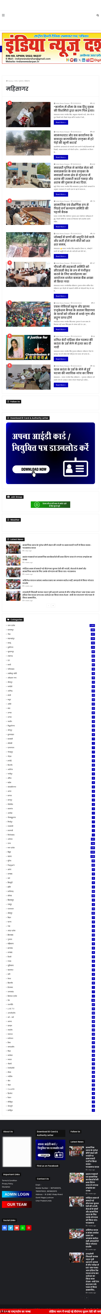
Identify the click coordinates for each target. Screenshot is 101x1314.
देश (9, 1000)
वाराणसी (10, 830)
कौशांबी (10, 743)
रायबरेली (10, 826)
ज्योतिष (10, 1076)
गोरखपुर (10, 752)
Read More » (61, 122)
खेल (9, 1081)
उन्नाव (10, 712)
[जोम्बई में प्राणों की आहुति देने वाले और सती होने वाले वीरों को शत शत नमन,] (28, 244)
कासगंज (10, 808)
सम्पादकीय (11, 1047)
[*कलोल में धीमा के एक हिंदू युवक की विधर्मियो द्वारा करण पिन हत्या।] (28, 114)
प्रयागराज (11, 747)
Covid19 (11, 1089)
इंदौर (9, 887)
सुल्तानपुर (11, 651)
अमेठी (9, 704)
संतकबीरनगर (12, 787)
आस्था (10, 1021)
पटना (9, 922)
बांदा (9, 708)
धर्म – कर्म (11, 1017)
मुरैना (9, 860)
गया (9, 926)
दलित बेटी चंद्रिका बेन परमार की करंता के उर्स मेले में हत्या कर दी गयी (73, 343)
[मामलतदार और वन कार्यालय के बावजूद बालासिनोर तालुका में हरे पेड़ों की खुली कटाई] (28, 143)
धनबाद (10, 874)
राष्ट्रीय (10, 1030)
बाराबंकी (10, 739)
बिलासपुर (11, 900)
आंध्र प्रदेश (11, 930)
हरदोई (10, 760)
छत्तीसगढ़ (11, 891)
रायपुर (10, 904)
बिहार (9, 917)
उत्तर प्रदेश (11, 625)
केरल (9, 978)
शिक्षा (9, 1051)
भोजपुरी (10, 1106)
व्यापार (10, 1059)
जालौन (10, 721)
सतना (10, 856)
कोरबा (10, 895)
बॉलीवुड (10, 1102)
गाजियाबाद (11, 669)
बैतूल (9, 852)
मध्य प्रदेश (11, 847)
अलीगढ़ (10, 691)
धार (9, 878)
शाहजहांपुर (11, 638)
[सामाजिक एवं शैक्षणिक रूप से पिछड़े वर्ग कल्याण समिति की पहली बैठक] (28, 212)
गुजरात (21, 81)
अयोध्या (10, 839)
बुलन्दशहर (11, 734)
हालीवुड (10, 1110)
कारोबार (10, 1055)
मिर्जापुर (10, 822)
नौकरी (10, 1064)
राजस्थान (11, 909)
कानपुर (10, 800)
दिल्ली (9, 957)
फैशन (9, 1097)
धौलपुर (10, 913)
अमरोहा (10, 813)
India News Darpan (63, 103)
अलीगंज (10, 769)
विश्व (9, 1042)
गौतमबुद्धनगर (12, 817)
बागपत (10, 795)
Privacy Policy (7, 1184)
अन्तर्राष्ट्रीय (11, 1013)
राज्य (15, 81)
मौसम (9, 1072)
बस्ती (9, 664)
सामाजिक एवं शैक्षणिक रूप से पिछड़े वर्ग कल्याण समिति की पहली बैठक (71, 208)
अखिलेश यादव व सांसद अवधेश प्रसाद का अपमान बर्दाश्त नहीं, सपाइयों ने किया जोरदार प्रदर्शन (92, 1238)
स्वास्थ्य (10, 1034)
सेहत (9, 1085)
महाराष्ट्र (10, 970)
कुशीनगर (10, 647)
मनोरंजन (10, 1038)
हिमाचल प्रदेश (12, 996)
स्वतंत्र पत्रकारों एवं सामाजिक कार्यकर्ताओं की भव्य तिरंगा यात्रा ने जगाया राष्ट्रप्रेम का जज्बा (92, 1182)
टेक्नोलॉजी (11, 1068)
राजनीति (10, 1004)
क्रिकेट (10, 1093)
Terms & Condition (9, 1180)
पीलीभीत (10, 804)
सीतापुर (10, 682)
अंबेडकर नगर (12, 678)
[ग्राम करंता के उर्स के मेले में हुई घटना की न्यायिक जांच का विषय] (28, 377)
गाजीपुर (10, 774)
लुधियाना (11, 965)
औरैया (9, 778)
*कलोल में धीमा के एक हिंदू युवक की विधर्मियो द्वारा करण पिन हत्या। (74, 109)
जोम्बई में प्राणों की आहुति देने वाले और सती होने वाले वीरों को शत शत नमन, (74, 240)
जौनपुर (10, 730)
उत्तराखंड (11, 991)
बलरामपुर (11, 630)
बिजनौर (10, 765)
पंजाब (9, 961)
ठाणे (9, 974)
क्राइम (10, 1026)
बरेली (9, 695)
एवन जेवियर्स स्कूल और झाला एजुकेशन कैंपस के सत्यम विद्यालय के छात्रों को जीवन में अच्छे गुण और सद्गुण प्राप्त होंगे (74, 312)
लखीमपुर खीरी (12, 673)
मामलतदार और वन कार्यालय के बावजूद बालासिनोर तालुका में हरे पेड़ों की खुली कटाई (74, 139)
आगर (9, 869)
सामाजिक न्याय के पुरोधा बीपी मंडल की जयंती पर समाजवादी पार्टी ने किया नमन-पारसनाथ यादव (92, 1157)
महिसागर (11, 943)
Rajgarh (11, 865)
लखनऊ (10, 656)
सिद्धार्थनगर (11, 726)
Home (10, 81)
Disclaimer (6, 1187)
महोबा (9, 782)
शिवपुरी (10, 882)
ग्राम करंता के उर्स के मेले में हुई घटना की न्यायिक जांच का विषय (73, 371)
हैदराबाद (10, 935)
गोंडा (9, 634)
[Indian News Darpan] (21, 15)
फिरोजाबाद (11, 835)
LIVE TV (11, 1009)
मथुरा (9, 699)
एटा (9, 660)
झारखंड (10, 948)
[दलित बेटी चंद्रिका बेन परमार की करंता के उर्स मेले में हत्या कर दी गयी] (28, 347)
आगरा (9, 791)
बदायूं (9, 643)
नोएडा (9, 756)
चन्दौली (10, 686)
